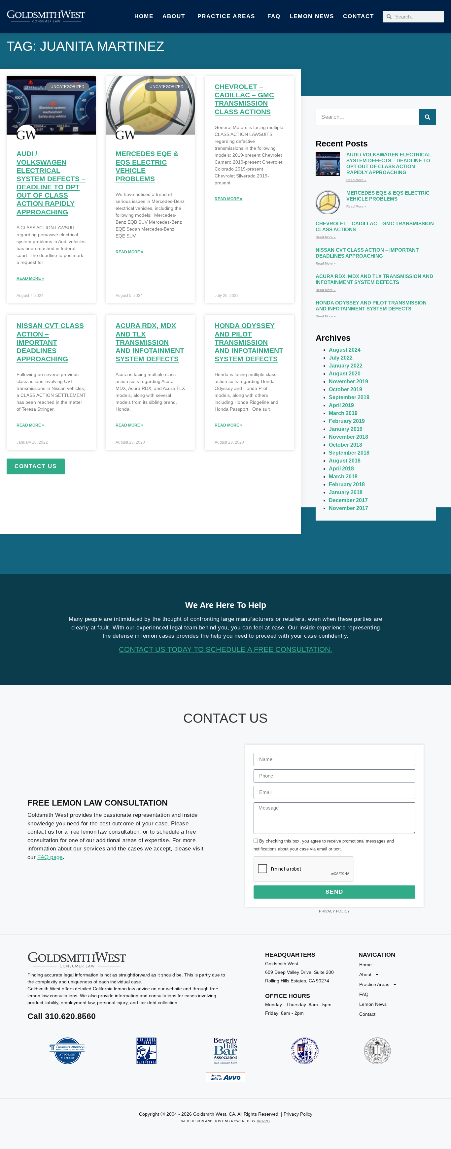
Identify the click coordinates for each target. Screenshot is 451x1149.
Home (144, 16)
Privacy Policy (334, 911)
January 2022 (346, 365)
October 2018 (345, 445)
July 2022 (341, 358)
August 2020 (345, 373)
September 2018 (349, 453)
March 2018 (343, 476)
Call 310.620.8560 (61, 1016)
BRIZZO (263, 1121)
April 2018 (341, 468)
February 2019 (347, 421)
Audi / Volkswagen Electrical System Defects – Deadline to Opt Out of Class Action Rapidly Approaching (388, 163)
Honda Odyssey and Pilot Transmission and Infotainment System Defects (249, 342)
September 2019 (349, 397)
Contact (358, 16)
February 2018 (347, 484)
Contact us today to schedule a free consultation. (225, 649)
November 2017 (348, 508)
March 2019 (343, 413)
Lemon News (312, 16)
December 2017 (348, 500)
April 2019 (341, 405)
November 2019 (348, 381)
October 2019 (345, 389)
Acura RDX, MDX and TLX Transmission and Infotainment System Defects (150, 342)
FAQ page (49, 857)
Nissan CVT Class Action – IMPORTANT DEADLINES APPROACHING (50, 342)
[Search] (427, 117)
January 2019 (346, 429)
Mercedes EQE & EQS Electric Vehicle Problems (388, 196)
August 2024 (345, 350)
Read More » (30, 278)
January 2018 (346, 492)
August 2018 (345, 460)
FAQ (274, 16)
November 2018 (348, 437)
